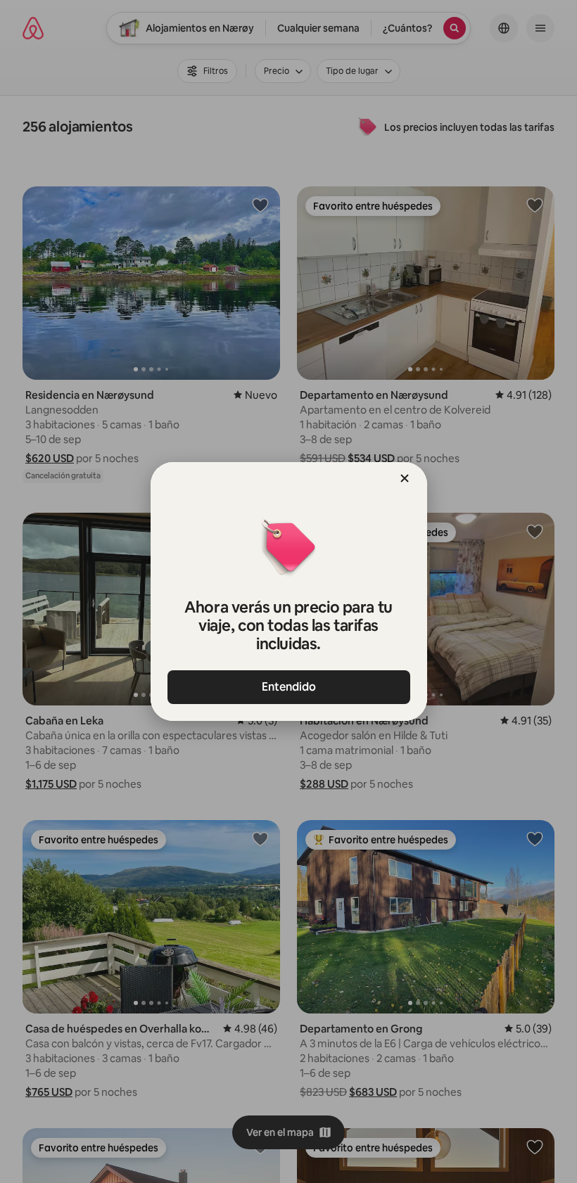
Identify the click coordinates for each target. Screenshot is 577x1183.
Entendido (289, 686)
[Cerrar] (404, 478)
